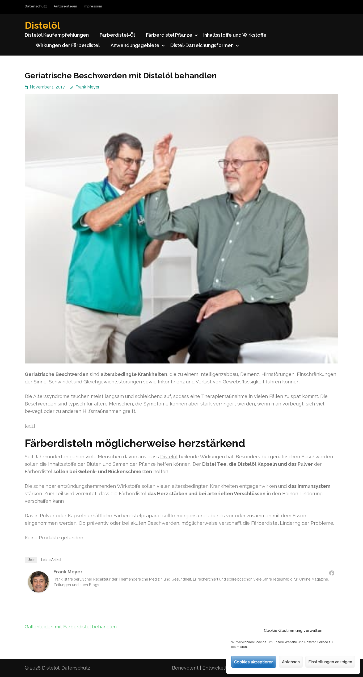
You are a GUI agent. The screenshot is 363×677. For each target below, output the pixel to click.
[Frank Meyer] (38, 591)
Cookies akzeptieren (253, 661)
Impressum (93, 6)
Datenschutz (36, 6)
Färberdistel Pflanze (169, 35)
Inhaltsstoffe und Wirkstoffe (235, 35)
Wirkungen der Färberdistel (68, 45)
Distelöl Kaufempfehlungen (57, 35)
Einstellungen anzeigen (330, 661)
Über (31, 560)
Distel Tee (214, 464)
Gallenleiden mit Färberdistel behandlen (71, 626)
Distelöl (42, 25)
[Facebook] (331, 573)
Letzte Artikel (51, 560)
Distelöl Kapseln (257, 464)
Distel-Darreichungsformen (202, 45)
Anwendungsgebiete (135, 45)
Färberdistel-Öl (117, 35)
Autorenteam (65, 6)
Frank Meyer (87, 87)
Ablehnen (291, 661)
